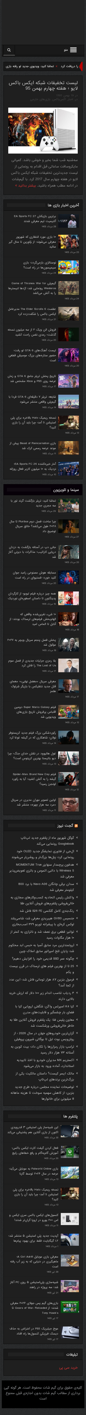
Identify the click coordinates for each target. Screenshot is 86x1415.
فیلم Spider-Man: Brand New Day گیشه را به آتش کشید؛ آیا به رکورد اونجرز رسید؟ (34, 779)
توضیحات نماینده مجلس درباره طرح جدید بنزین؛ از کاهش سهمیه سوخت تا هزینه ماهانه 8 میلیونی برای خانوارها (42, 1092)
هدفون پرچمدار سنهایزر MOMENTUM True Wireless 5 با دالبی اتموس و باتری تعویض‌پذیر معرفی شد (41, 870)
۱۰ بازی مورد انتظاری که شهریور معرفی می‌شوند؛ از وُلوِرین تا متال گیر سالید (32, 242)
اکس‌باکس (59, 99)
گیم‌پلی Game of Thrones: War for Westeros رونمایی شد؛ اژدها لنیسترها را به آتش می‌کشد (32, 288)
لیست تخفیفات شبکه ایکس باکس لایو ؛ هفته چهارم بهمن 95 (43, 85)
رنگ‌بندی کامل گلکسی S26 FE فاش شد (46, 910)
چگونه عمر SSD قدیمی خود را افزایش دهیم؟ (43, 958)
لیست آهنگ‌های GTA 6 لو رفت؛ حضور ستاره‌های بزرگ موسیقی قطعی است (32, 355)
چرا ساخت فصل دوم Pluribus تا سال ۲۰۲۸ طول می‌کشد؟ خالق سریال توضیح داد (32, 526)
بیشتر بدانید (26, 185)
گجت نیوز (65, 826)
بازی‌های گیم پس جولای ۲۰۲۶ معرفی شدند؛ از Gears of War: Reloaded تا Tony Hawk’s (34, 1308)
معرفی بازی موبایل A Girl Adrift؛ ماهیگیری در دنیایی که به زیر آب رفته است (34, 1262)
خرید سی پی (68, 1367)
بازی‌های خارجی (40, 99)
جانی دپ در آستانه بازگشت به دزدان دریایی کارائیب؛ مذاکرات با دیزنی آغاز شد (32, 552)
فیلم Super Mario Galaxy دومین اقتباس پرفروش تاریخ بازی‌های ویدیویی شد (35, 712)
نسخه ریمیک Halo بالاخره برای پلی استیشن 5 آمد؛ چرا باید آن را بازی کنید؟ (33, 423)
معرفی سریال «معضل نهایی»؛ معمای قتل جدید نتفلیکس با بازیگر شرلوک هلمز (33, 686)
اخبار (70, 99)
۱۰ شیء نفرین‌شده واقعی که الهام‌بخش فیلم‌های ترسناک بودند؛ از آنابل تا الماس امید (32, 619)
